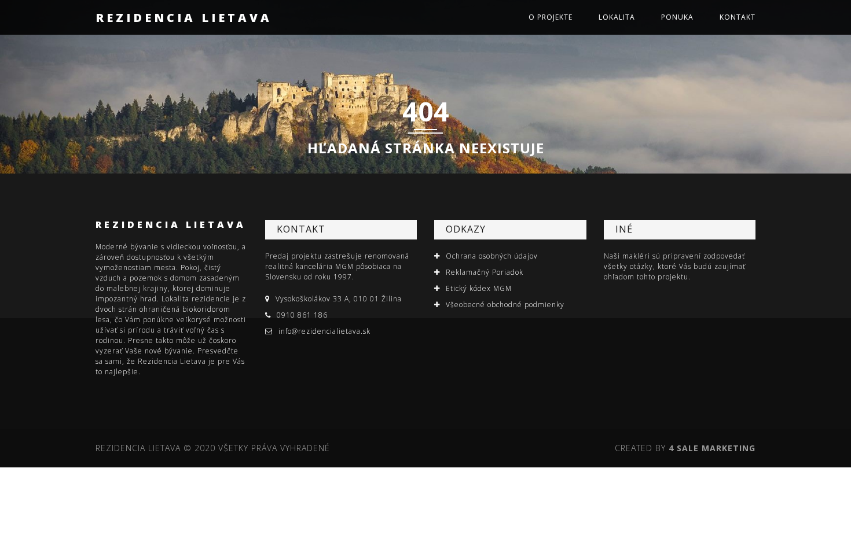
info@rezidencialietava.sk (324, 331)
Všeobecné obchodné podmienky (505, 304)
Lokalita (617, 17)
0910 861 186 (302, 315)
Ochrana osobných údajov (492, 256)
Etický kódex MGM (479, 288)
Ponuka (677, 17)
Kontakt (737, 17)
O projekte (551, 17)
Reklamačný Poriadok (484, 272)
